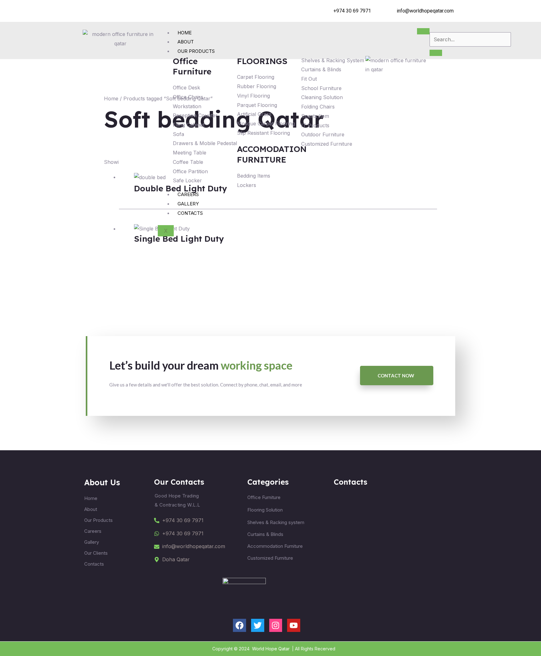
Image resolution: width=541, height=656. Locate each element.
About (186, 42)
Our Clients (96, 553)
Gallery (188, 204)
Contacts (190, 213)
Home (185, 33)
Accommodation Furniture (275, 546)
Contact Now (396, 375)
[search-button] (436, 53)
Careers (188, 194)
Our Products (196, 51)
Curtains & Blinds (265, 534)
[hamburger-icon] (423, 31)
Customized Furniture (270, 558)
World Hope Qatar (271, 648)
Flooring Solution (265, 510)
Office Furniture (264, 497)
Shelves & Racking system (275, 522)
